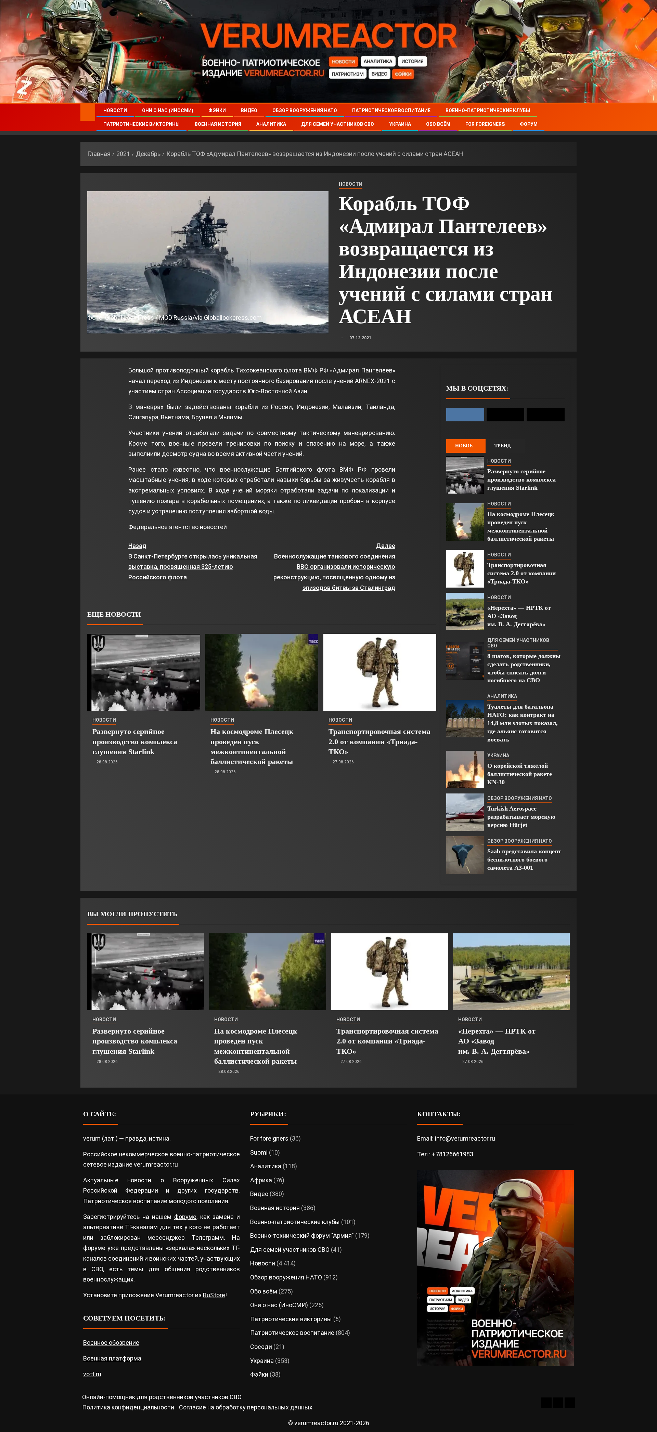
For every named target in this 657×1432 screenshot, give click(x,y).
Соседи (261, 1346)
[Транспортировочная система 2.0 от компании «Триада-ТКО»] (379, 672)
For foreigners (485, 124)
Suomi (259, 1152)
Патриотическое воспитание (391, 110)
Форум (529, 124)
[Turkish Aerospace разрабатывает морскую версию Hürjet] (465, 812)
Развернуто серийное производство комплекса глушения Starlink (134, 741)
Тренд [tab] (502, 445)
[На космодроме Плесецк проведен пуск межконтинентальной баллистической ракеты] (261, 672)
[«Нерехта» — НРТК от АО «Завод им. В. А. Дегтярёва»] (465, 611)
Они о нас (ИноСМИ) (167, 110)
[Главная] (88, 112)
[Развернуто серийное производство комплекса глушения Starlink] (143, 672)
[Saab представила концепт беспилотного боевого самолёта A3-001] (465, 855)
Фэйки (217, 110)
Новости (115, 110)
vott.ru (92, 1374)
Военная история (218, 124)
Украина (400, 124)
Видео (249, 110)
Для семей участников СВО (337, 124)
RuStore (214, 1295)
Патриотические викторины (141, 124)
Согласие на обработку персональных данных (245, 1407)
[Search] (570, 117)
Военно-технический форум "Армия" (302, 1235)
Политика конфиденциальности (128, 1407)
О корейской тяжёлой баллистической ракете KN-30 (519, 774)
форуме (185, 1216)
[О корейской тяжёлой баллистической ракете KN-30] (465, 769)
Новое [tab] (464, 445)
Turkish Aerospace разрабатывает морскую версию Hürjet (521, 816)
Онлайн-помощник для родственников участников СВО (162, 1397)
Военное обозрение (111, 1342)
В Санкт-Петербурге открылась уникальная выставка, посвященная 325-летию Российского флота (192, 561)
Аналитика (271, 124)
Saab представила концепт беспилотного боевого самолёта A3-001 (524, 859)
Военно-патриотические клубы (488, 110)
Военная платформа (112, 1358)
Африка (261, 1180)
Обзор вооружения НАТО (304, 110)
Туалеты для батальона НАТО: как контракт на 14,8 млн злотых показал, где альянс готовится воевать (522, 723)
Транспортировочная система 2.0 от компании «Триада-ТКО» (379, 741)
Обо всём (438, 124)
